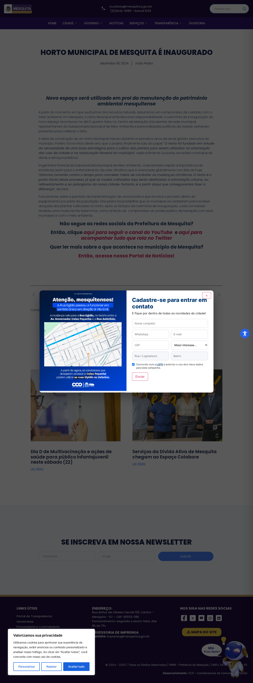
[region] (51, 652)
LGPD (160, 364)
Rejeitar (51, 666)
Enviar (140, 377)
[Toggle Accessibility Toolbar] (245, 333)
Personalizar (26, 666)
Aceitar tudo (76, 666)
